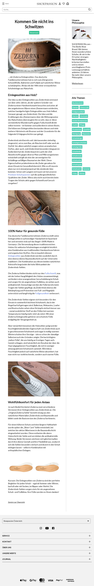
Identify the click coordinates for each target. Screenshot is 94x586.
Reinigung (76, 134)
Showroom (34, 32)
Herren (75, 116)
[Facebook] (53, 528)
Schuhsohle (76, 160)
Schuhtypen (77, 164)
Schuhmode (77, 156)
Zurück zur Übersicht (16, 502)
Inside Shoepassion (79, 120)
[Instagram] (41, 528)
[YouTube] (47, 528)
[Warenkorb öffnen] (67, 3)
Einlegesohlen (14, 256)
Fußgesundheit (42, 293)
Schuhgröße (77, 147)
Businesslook (77, 103)
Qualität (86, 129)
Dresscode (84, 107)
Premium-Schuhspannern (19, 174)
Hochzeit (83, 116)
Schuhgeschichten (79, 142)
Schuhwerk (76, 169)
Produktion (76, 129)
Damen (75, 107)
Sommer (86, 169)
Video (74, 173)
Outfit (74, 125)
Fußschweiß (50, 273)
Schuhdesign (77, 138)
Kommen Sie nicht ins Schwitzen (34, 24)
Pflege (82, 125)
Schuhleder (76, 151)
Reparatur (86, 134)
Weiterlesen (77, 83)
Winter (82, 173)
